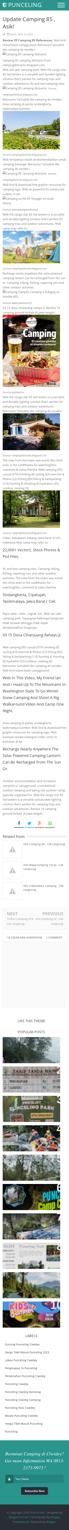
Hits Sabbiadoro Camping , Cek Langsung (43, 888)
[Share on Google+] (39, 823)
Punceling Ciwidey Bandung (23, 1392)
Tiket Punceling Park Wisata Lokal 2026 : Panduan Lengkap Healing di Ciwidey (30, 1252)
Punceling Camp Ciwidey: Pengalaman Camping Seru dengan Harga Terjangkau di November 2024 (29, 1313)
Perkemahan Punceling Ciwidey (25, 1376)
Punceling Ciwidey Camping (23, 1400)
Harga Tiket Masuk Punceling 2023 (27, 1352)
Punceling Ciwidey (16, 1384)
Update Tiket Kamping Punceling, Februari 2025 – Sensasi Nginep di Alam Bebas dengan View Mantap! (29, 1196)
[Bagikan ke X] (29, 823)
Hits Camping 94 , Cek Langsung (44, 844)
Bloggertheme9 (18, 1517)
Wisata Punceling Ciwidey (21, 1415)
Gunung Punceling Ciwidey (22, 1344)
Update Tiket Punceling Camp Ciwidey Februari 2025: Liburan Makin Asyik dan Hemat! (31, 1134)
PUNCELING (37, 1512)
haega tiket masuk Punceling (24, 1423)
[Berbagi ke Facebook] (19, 823)
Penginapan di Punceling (21, 1368)
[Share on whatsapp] (50, 823)
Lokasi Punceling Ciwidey (21, 1360)
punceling (11, 1431)
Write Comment (50, 937)
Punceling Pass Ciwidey (20, 1408)
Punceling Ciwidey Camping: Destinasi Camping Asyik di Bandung (28, 1164)
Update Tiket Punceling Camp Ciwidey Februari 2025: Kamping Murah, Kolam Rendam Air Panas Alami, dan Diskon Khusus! (29, 1227)
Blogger (51, 1522)
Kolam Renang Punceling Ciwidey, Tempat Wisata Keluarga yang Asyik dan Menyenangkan (26, 1078)
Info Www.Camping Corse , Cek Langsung (43, 867)
